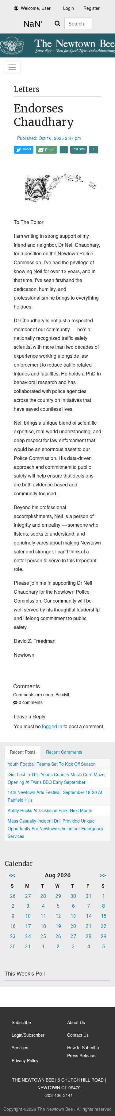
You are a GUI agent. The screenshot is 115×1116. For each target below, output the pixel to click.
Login (68, 8)
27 (28, 896)
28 (43, 896)
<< (12, 875)
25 (43, 936)
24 (28, 936)
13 (73, 916)
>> (103, 875)
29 (58, 896)
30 (73, 896)
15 (103, 916)
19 (58, 926)
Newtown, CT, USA (31, 24)
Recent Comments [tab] (64, 752)
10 (28, 916)
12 (58, 916)
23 (13, 936)
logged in (52, 726)
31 (88, 896)
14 (88, 916)
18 (43, 926)
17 (28, 926)
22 (103, 926)
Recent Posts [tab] (23, 752)
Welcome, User (36, 8)
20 (73, 926)
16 (13, 926)
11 (43, 916)
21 (88, 926)
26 (13, 896)
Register (91, 8)
